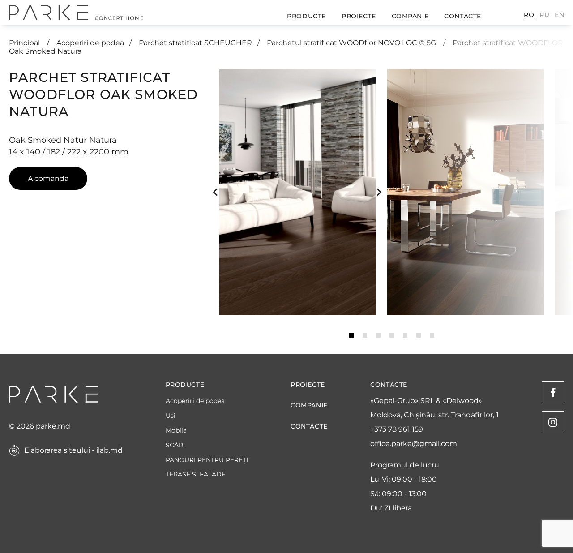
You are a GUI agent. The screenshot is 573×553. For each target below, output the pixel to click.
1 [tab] (351, 335)
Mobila (176, 430)
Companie (410, 16)
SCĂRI (175, 445)
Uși (170, 416)
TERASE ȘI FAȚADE (196, 474)
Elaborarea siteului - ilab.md (73, 450)
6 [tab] (418, 335)
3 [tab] (378, 335)
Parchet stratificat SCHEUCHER (195, 43)
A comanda (48, 178)
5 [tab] (405, 335)
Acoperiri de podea (90, 43)
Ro (529, 15)
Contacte (462, 16)
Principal (25, 43)
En (559, 15)
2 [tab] (365, 335)
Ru (544, 15)
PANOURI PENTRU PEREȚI (207, 460)
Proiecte (359, 16)
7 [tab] (432, 335)
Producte (306, 16)
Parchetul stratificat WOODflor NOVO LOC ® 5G (352, 43)
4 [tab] (391, 335)
